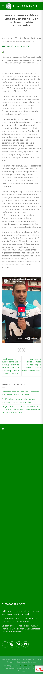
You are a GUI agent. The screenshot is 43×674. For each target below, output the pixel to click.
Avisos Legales (8, 659)
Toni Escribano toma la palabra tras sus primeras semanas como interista (19, 400)
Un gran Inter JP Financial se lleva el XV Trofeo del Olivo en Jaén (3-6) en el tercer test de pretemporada (21, 410)
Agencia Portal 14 (26, 668)
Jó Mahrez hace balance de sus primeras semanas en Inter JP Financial (20, 393)
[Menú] (3, 6)
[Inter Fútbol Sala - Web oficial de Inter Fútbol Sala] (23, 6)
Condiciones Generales (26, 662)
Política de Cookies (23, 659)
